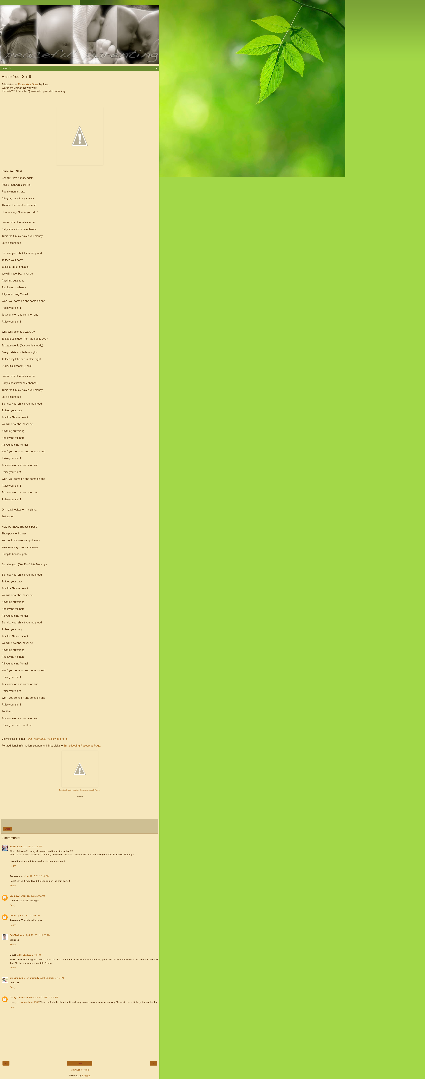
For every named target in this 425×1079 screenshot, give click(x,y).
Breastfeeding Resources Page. (82, 745)
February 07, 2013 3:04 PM (43, 997)
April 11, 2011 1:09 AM (28, 915)
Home (80, 1063)
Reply (13, 865)
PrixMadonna (17, 935)
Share (7, 829)
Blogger (86, 1075)
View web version (80, 1069)
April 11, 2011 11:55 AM (38, 935)
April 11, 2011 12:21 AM (29, 846)
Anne (13, 915)
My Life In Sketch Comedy (24, 978)
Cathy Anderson (19, 997)
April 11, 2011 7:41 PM (52, 978)
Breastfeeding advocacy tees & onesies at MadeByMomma (79, 790)
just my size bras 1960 (27, 1002)
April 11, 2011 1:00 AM (33, 895)
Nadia (13, 846)
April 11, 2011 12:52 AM (36, 876)
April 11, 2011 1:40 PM (29, 954)
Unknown (15, 895)
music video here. (47, 738)
